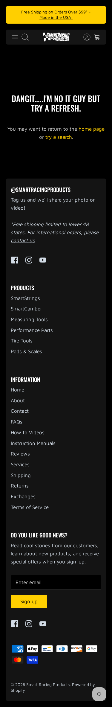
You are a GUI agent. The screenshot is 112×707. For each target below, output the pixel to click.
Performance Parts (32, 330)
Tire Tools (22, 341)
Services (20, 464)
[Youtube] (43, 260)
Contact (20, 411)
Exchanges (23, 496)
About (18, 400)
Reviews (20, 454)
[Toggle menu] (15, 37)
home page (92, 129)
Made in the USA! (56, 17)
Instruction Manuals (33, 443)
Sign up (29, 601)
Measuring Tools (29, 319)
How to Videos (28, 432)
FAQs (16, 422)
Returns (20, 486)
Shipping (21, 475)
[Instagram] (29, 260)
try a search (58, 137)
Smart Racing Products (48, 684)
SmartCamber (26, 309)
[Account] (83, 37)
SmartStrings (25, 298)
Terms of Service (30, 507)
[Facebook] (15, 260)
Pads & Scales (26, 351)
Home (17, 390)
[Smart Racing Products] (56, 37)
